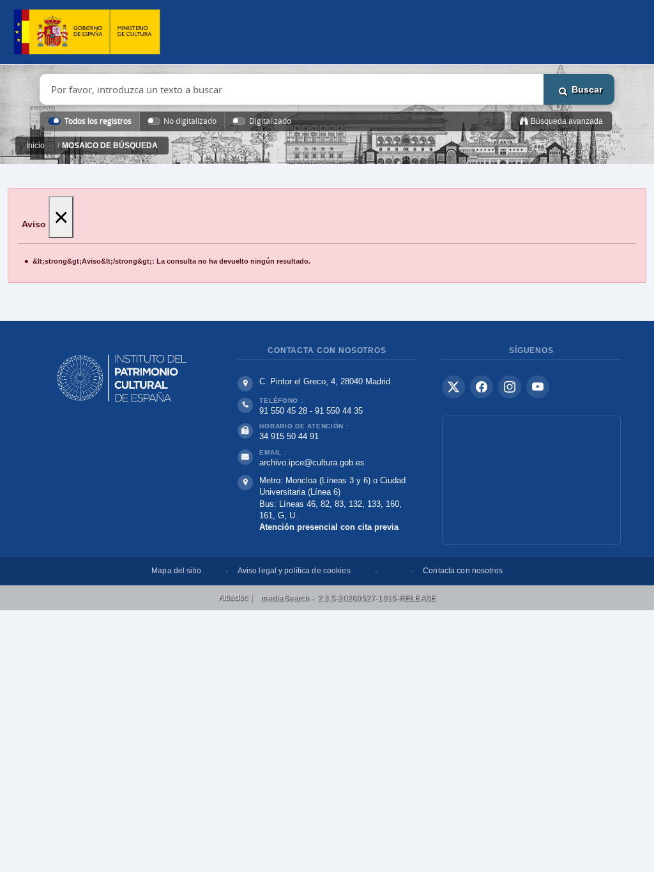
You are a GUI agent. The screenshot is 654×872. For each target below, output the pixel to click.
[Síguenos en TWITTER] (453, 386)
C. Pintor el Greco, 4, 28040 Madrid (324, 381)
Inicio (35, 145)
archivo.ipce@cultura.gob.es (312, 462)
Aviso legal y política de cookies (294, 570)
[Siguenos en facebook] (481, 386)
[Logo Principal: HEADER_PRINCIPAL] (87, 32)
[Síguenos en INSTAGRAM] (509, 386)
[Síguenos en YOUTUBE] (537, 386)
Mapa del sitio (176, 570)
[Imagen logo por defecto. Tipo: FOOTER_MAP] (531, 480)
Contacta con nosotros (463, 570)
